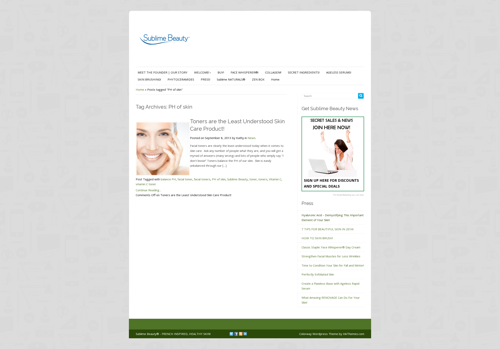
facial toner (185, 179)
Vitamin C (275, 179)
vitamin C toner (146, 184)
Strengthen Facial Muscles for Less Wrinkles (331, 256)
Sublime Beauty (237, 179)
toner (253, 179)
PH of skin (219, 179)
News (251, 138)
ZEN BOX (258, 79)
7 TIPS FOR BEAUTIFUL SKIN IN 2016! (328, 229)
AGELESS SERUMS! (338, 72)
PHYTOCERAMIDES (181, 79)
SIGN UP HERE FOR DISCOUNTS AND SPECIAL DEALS (331, 183)
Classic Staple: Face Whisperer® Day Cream (331, 247)
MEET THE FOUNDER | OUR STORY (163, 72)
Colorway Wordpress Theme (318, 334)
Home (275, 79)
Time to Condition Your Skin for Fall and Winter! (333, 265)
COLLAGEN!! (273, 72)
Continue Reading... (148, 190)
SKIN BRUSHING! (149, 79)
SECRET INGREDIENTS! (304, 72)
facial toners (202, 179)
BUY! (221, 72)
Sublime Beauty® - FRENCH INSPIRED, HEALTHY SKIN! (173, 334)
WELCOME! (202, 72)
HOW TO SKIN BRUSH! (317, 238)
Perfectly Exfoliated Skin (318, 274)
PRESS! (205, 79)
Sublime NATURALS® (231, 79)
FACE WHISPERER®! (244, 72)
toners (262, 179)
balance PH (168, 179)
